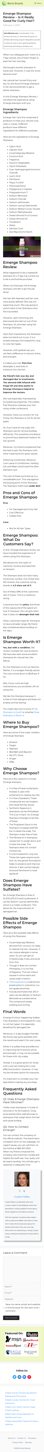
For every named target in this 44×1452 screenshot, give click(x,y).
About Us (11, 1438)
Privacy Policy (17, 1442)
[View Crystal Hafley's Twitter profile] (19, 1191)
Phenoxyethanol (17, 982)
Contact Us (21, 1438)
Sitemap (28, 1442)
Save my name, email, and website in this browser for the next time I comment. (22, 1307)
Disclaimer (32, 1438)
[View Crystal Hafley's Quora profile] (24, 1191)
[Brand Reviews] (13, 3)
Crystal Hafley (22, 1196)
